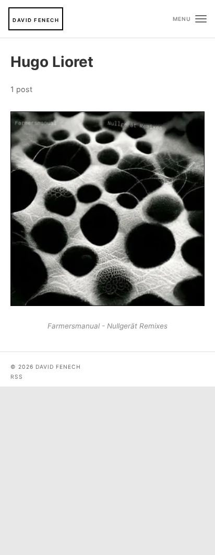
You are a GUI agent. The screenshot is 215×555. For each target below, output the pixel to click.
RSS (16, 376)
